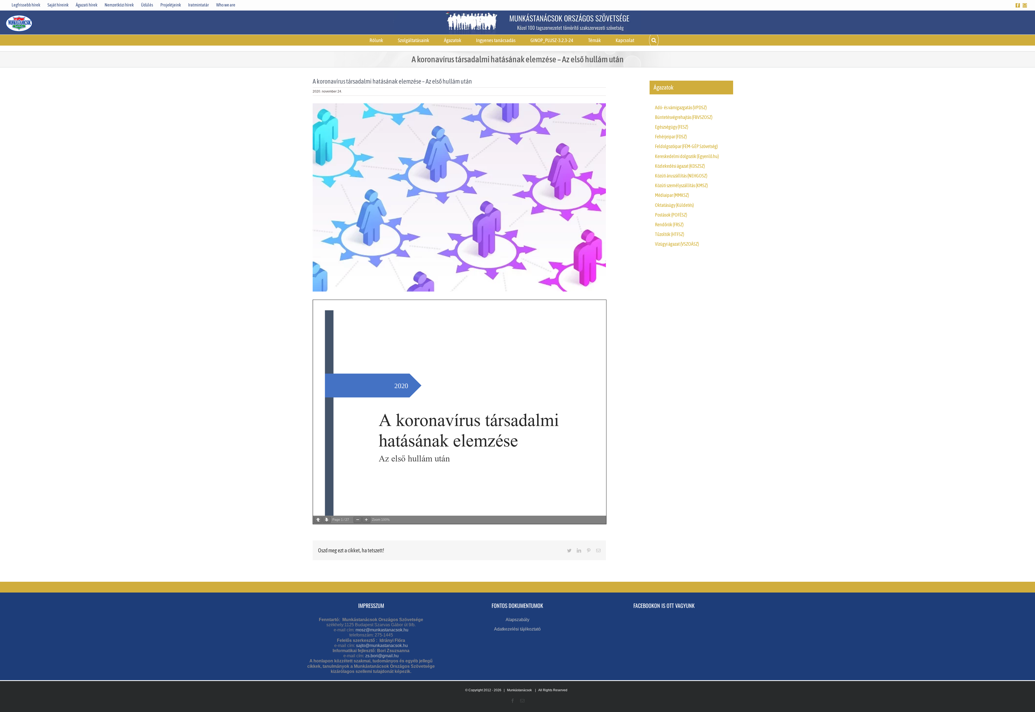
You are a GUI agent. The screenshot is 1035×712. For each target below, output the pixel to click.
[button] (654, 40)
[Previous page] (318, 520)
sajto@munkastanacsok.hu (382, 645)
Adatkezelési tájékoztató (517, 629)
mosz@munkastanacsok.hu (382, 630)
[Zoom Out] (358, 520)
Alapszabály (517, 619)
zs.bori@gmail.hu (382, 655)
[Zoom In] (366, 520)
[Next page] (327, 520)
